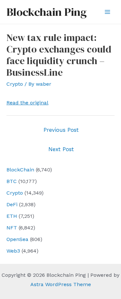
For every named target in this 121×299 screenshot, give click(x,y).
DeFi (11, 204)
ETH (11, 216)
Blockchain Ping (46, 12)
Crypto (14, 193)
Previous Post (61, 130)
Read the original (27, 103)
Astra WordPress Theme (60, 284)
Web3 (13, 251)
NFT (11, 228)
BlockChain (20, 170)
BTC (11, 181)
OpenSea (17, 239)
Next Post (61, 149)
